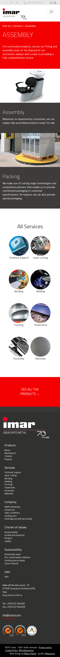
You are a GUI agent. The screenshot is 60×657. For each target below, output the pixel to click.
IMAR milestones (12, 506)
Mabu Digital (30, 653)
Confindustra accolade (14, 560)
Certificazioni (10, 515)
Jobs (6, 576)
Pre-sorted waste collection (17, 557)
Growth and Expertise (14, 535)
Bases (7, 450)
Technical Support (19, 258)
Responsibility (11, 532)
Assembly (18, 358)
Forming (19, 325)
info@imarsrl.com (11, 615)
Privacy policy (45, 647)
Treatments (40, 325)
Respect (8, 538)
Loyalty (7, 541)
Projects (8, 459)
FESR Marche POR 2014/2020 (18, 518)
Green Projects (11, 563)
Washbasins (10, 453)
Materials (40, 358)
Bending (18, 291)
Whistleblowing (26, 650)
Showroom (9, 509)
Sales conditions (12, 512)
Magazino (50, 653)
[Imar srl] (14, 14)
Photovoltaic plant (12, 554)
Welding (40, 291)
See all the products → (30, 391)
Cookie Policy (11, 650)
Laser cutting (40, 258)
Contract (8, 456)
